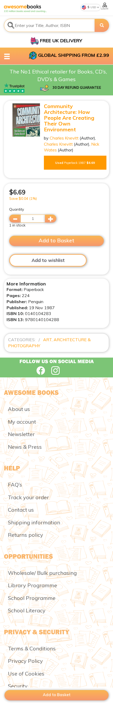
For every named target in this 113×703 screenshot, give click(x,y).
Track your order (28, 497)
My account (22, 421)
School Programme (31, 598)
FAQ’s (15, 484)
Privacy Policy (25, 661)
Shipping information (34, 522)
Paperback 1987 (75, 163)
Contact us (21, 509)
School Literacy (26, 610)
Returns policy (25, 534)
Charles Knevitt (64, 138)
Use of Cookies (26, 673)
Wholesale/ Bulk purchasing (42, 573)
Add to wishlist (48, 260)
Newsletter (21, 434)
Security (18, 686)
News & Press (25, 446)
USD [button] (93, 7)
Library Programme (32, 585)
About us (19, 409)
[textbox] (49, 25)
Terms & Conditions (32, 648)
